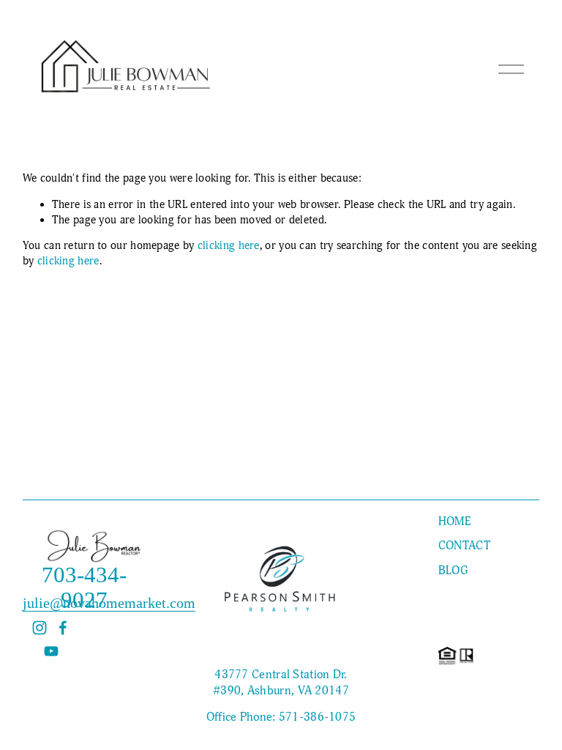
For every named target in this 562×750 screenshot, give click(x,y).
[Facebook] (63, 627)
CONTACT (464, 545)
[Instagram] (39, 627)
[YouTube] (51, 651)
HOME (454, 521)
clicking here (229, 245)
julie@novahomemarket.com (109, 603)
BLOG (453, 570)
